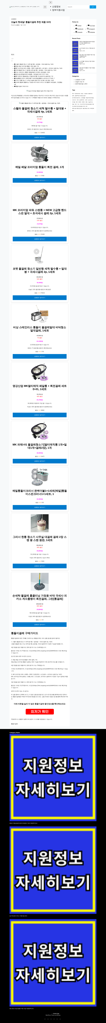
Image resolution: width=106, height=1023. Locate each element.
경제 (73, 95)
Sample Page (56, 1013)
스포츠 (86, 99)
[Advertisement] (39, 40)
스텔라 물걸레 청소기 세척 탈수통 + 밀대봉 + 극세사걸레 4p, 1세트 (35, 64)
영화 (86, 102)
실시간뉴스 (90, 99)
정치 (86, 106)
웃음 (73, 104)
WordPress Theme (50, 1015)
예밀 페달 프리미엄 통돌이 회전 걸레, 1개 (27, 66)
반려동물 (83, 97)
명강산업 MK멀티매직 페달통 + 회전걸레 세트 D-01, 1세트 (32, 74)
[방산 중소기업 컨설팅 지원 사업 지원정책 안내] (75, 57)
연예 (77, 102)
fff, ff (73, 93)
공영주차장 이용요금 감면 (80, 95)
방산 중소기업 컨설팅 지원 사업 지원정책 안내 (22, 1008)
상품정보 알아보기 (39, 137)
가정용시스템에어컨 (88, 93)
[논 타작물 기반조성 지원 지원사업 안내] (75, 64)
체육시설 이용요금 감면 (77, 108)
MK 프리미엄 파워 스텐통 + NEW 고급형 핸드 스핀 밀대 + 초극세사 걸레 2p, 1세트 (39, 68)
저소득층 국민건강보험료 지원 (78, 106)
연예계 (79, 102)
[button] (37, 59)
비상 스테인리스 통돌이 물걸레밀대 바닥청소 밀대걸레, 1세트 (33, 72)
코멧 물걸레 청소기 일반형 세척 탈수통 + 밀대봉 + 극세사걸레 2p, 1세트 (36, 70)
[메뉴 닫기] (50, 2)
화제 (73, 110)
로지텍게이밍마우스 (76, 97)
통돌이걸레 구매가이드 (22, 86)
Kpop (82, 93)
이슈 (78, 104)
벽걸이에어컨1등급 (90, 97)
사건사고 (74, 99)
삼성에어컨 (81, 99)
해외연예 (92, 108)
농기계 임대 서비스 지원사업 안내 (18, 916)
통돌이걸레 (14, 724)
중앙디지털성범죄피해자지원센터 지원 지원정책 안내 (87, 42)
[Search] (93, 7)
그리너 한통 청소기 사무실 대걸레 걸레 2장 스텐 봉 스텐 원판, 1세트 (35, 80)
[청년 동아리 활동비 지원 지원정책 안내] (75, 70)
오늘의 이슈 (78, 82)
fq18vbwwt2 (77, 93)
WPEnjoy (58, 1015)
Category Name (15, 732)
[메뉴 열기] (45, 7)
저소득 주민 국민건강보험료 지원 (87, 104)
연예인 (83, 102)
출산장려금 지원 (86, 108)
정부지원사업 (79, 84)
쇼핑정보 (13, 19)
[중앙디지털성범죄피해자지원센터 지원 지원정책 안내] (75, 44)
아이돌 (73, 102)
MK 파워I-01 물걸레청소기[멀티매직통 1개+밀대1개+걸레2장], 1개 (34, 76)
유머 (76, 104)
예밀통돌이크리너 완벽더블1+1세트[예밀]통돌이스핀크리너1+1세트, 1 (35, 78)
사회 (78, 99)
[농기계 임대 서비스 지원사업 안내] (75, 50)
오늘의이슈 (90, 102)
